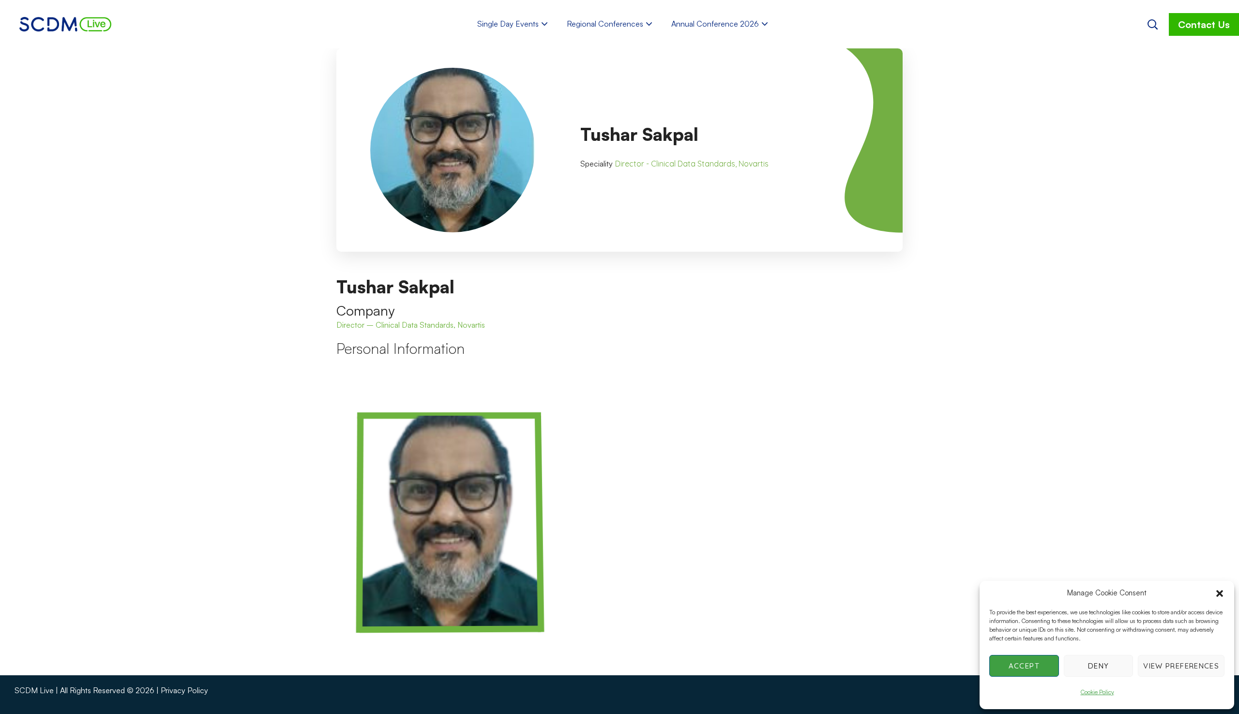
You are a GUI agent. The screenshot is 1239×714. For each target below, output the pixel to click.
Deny (1098, 665)
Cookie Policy (1097, 692)
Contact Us (1204, 24)
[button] (1219, 593)
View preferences (1181, 665)
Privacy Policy (184, 690)
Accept (1024, 665)
